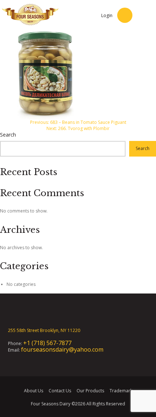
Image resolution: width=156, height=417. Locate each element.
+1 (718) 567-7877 (47, 343)
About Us (33, 391)
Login (106, 16)
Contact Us (60, 391)
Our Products (90, 391)
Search (8, 135)
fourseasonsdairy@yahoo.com (62, 349)
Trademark (121, 391)
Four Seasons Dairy (50, 404)
